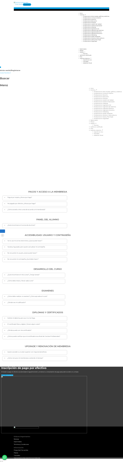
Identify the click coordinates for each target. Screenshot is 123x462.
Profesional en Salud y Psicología (92, 39)
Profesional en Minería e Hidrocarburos (93, 38)
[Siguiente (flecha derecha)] (2, 461)
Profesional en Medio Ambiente (91, 36)
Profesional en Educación (90, 21)
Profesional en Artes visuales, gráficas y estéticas (96, 16)
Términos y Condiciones (21, 444)
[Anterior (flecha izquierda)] (0, 461)
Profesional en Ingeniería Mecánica (92, 33)
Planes (81, 50)
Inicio (81, 13)
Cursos (2, 73)
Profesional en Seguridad (90, 41)
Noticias (85, 53)
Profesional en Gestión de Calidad (92, 24)
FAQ (81, 56)
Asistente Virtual (87, 63)
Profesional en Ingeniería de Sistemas (93, 30)
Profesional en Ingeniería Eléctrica (92, 32)
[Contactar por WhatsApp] (4, 457)
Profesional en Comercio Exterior (92, 18)
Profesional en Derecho (89, 19)
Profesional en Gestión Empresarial (92, 25)
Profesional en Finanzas (89, 22)
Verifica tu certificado (85, 55)
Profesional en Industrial (89, 27)
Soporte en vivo (87, 60)
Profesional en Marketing (90, 35)
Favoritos (7, 73)
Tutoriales (85, 61)
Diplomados (83, 49)
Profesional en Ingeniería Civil (91, 28)
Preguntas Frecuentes (21, 450)
